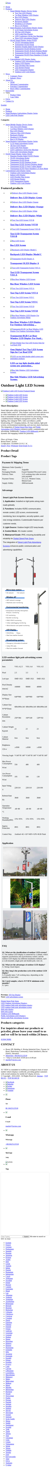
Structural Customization (19, 84)
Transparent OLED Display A (24, 263)
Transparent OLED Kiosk (24, 45)
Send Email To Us (25, 446)
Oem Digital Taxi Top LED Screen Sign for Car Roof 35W (26, 350)
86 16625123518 (12, 1108)
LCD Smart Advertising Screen (26, 30)
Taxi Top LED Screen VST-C (24, 302)
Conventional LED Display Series (22, 59)
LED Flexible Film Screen (24, 66)
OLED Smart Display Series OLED (23, 40)
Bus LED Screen (18, 245)
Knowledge (10, 91)
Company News (16, 76)
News (8, 74)
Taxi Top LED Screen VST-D (24, 311)
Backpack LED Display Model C (26, 254)
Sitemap (40, 1076)
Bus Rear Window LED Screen (25, 284)
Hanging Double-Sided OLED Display (29, 47)
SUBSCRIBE (6, 1039)
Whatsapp (14, 446)
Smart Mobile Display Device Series (23, 11)
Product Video (15, 95)
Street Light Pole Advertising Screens (14, 1018)
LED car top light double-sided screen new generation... (25, 364)
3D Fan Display (15, 995)
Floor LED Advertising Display (26, 38)
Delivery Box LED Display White (26, 215)
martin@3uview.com (13, 1126)
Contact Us (10, 101)
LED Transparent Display (24, 70)
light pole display (7, 1009)
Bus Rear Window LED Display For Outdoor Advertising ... (25, 323)
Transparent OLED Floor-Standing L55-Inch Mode (29, 169)
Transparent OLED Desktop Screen (28, 49)
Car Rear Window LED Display (27, 15)
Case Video (14, 97)
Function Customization (19, 86)
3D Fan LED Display (23, 32)
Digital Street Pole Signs (23, 427)
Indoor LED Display (22, 63)
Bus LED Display (21, 17)
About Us (9, 80)
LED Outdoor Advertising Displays (14, 1003)
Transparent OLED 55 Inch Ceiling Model (30, 53)
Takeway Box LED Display (25, 19)
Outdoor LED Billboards (29, 431)
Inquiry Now (5, 446)
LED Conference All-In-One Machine (29, 36)
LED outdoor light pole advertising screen (16, 1007)
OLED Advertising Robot (24, 42)
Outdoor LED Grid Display (25, 72)
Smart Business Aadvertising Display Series (26, 28)
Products (9, 9)
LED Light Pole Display (24, 34)
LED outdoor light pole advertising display (16, 1005)
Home (8, 7)
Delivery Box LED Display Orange (26, 206)
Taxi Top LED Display (23, 13)
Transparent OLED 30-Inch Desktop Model (31, 51)
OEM (12, 82)
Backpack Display (21, 21)
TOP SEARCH (13, 1078)
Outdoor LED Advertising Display (27, 61)
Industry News (15, 78)
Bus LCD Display (21, 26)
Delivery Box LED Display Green (26, 197)
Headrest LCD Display (23, 24)
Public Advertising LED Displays (13, 1016)
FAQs (8, 99)
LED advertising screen (14, 997)
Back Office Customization (20, 89)
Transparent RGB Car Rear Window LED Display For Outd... (26, 337)
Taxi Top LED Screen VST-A (24, 293)
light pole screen (7, 1012)
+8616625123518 (12, 1144)
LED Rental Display (22, 68)
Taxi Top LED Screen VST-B (24, 224)
